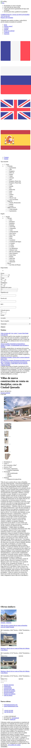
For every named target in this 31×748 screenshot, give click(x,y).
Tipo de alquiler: (5, 321)
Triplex (11, 196)
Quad (10, 191)
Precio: (2, 273)
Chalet (11, 176)
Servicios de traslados (9, 691)
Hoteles (11, 204)
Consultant (10, 17)
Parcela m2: (4, 298)
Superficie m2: (4, 292)
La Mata (11, 245)
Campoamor (12, 228)
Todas (7, 164)
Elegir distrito (4, 267)
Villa (10, 169)
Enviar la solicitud (5, 393)
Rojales (11, 256)
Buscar (3, 327)
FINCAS (11, 173)
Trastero (11, 194)
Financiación (7, 686)
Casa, (10, 184)
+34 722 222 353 (8, 712)
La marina (12, 243)
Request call (4, 17)
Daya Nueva (12, 233)
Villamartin (12, 261)
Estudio (11, 186)
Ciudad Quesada (13, 231)
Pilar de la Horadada (14, 251)
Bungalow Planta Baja (15, 183)
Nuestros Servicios (9, 685)
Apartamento (12, 167)
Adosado (11, 178)
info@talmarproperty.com (10, 704)
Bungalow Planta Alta (15, 181)
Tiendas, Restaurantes (15, 202)
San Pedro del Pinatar (15, 265)
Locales (11, 206)
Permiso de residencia (9, 694)
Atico (10, 179)
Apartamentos (12, 211)
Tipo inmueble (4, 161)
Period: (2, 315)
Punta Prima (12, 255)
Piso (10, 188)
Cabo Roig (12, 226)
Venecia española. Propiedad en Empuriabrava (13, 344)
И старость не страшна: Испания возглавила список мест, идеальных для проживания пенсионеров (15, 361)
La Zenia (11, 246)
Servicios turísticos (9, 692)
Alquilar (6, 29)
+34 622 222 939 (8, 710)
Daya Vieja (12, 235)
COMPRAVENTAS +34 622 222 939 (11, 14)
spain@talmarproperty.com (11, 706)
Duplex (11, 174)
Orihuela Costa (13, 250)
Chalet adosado (13, 209)
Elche (10, 238)
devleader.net (15, 718)
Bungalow (12, 171)
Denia (10, 236)
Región (2, 213)
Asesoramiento (8, 688)
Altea (10, 220)
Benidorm (12, 223)
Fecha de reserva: (5, 310)
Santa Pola (12, 258)
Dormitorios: (4, 282)
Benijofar (11, 225)
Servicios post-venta (9, 689)
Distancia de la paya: (6, 287)
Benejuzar (12, 221)
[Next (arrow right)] (3, 682)
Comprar (6, 27)
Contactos (6, 32)
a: (1, 276)
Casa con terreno (13, 199)
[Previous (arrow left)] (1, 682)
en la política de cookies (14, 744)
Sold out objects (8, 695)
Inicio (5, 24)
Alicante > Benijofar (6, 622)
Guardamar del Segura (15, 241)
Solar (10, 193)
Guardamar (12, 240)
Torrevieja (6, 34)
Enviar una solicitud (9, 30)
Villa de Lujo (12, 198)
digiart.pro (12, 719)
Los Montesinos (13, 248)
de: (1, 275)
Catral (10, 230)
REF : (2, 304)
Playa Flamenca (13, 253)
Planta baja (12, 189)
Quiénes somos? (8, 26)
